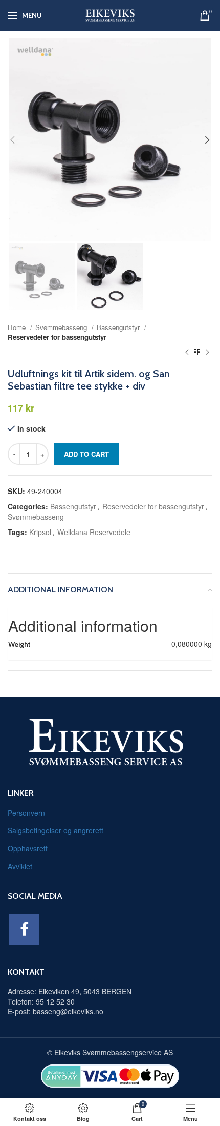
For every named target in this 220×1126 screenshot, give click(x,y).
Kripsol (40, 532)
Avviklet (20, 866)
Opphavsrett (28, 848)
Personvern (26, 813)
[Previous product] (187, 352)
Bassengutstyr (119, 327)
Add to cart (86, 454)
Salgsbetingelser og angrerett (55, 830)
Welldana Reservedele (93, 532)
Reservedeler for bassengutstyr (57, 337)
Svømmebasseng (62, 327)
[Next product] (207, 352)
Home (18, 327)
